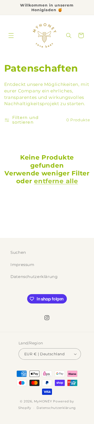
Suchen (18, 252)
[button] (11, 35)
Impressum (22, 264)
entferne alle (56, 181)
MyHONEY (43, 401)
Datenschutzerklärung (34, 276)
